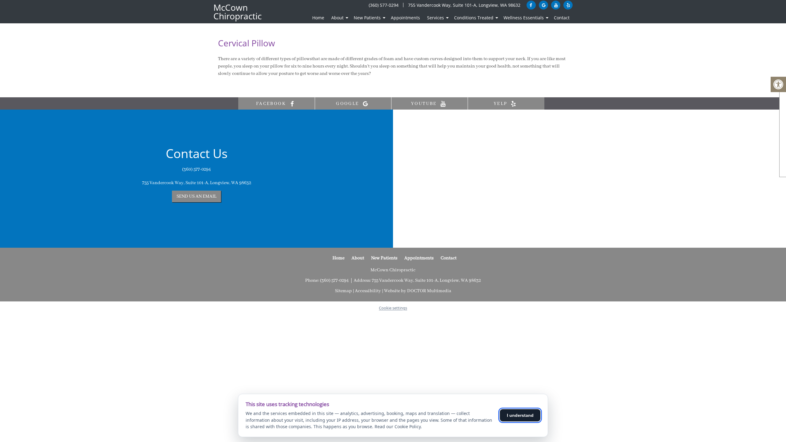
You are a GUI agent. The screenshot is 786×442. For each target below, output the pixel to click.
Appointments (405, 18)
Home (318, 18)
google (348, 104)
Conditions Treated (473, 18)
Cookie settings (393, 308)
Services (435, 18)
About (337, 18)
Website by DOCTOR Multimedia (417, 291)
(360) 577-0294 (384, 5)
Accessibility (368, 291)
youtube (424, 104)
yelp (501, 104)
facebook (272, 104)
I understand (520, 415)
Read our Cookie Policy (398, 426)
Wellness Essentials (524, 18)
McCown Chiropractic (237, 11)
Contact (562, 18)
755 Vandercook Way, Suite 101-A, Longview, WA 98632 (464, 5)
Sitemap (343, 291)
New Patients (367, 18)
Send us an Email (196, 196)
